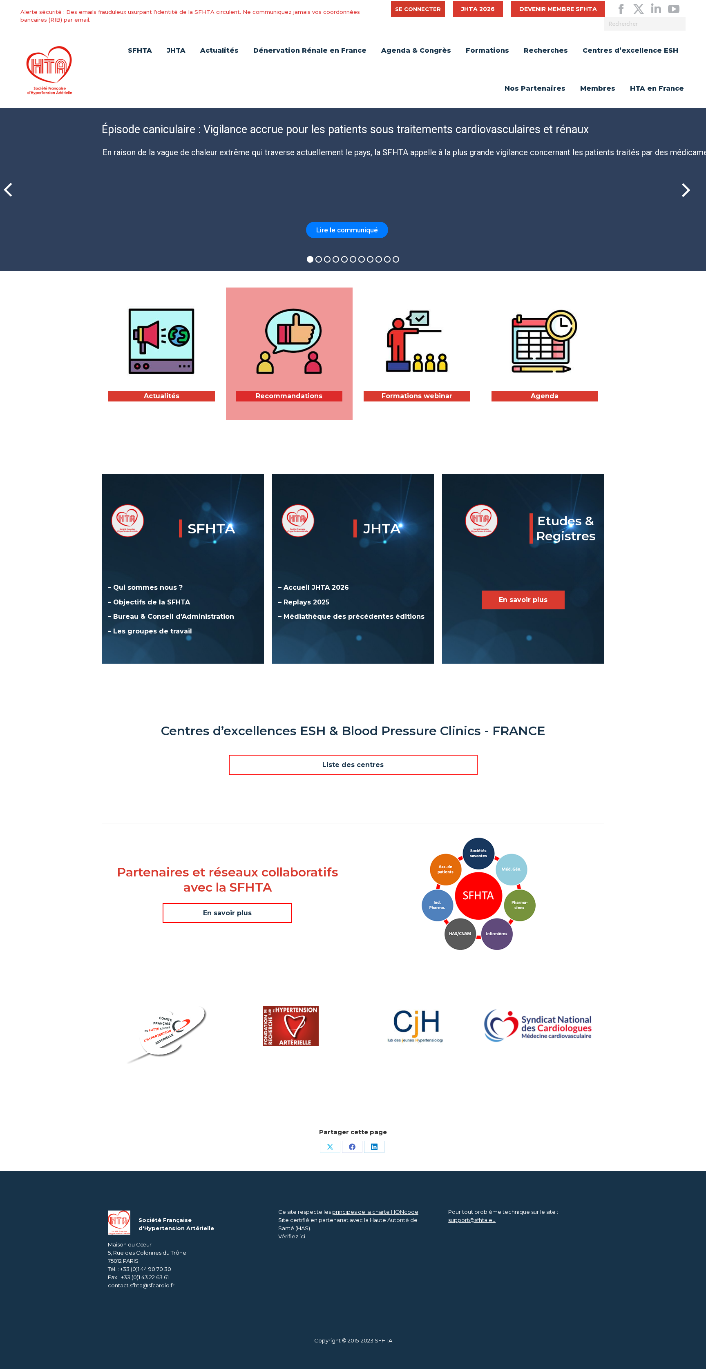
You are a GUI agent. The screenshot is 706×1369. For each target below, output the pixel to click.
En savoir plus (523, 600)
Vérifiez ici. (292, 1236)
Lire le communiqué (347, 230)
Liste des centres (353, 765)
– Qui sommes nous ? (145, 587)
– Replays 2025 (303, 602)
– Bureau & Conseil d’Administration (171, 616)
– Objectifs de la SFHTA (149, 602)
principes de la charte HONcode (375, 1211)
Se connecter (418, 9)
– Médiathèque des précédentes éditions (351, 616)
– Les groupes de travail (150, 631)
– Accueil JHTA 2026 (313, 587)
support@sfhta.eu (472, 1220)
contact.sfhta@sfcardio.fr (141, 1285)
